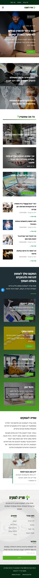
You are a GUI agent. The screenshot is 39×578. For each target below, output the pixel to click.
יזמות (15, 521)
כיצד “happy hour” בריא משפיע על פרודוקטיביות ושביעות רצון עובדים (25, 206)
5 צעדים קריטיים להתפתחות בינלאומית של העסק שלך (22, 102)
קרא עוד (29, 318)
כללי (15, 534)
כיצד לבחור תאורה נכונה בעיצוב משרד (19, 136)
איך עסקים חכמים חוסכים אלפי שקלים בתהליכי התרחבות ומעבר (20, 159)
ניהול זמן (30, 17)
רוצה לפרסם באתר (27, 193)
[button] (2, 7)
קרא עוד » (33, 216)
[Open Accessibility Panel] (3, 290)
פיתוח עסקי (29, 92)
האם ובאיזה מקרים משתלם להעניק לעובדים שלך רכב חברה (20, 79)
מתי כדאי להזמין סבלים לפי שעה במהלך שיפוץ (21, 32)
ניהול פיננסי (29, 69)
